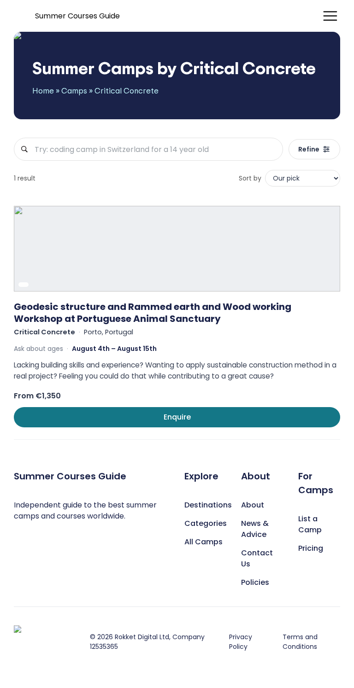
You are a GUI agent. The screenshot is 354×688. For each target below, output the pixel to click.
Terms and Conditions (300, 641)
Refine (308, 149)
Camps (74, 90)
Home (43, 90)
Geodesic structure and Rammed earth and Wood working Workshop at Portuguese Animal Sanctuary (152, 312)
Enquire (177, 417)
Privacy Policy (240, 641)
